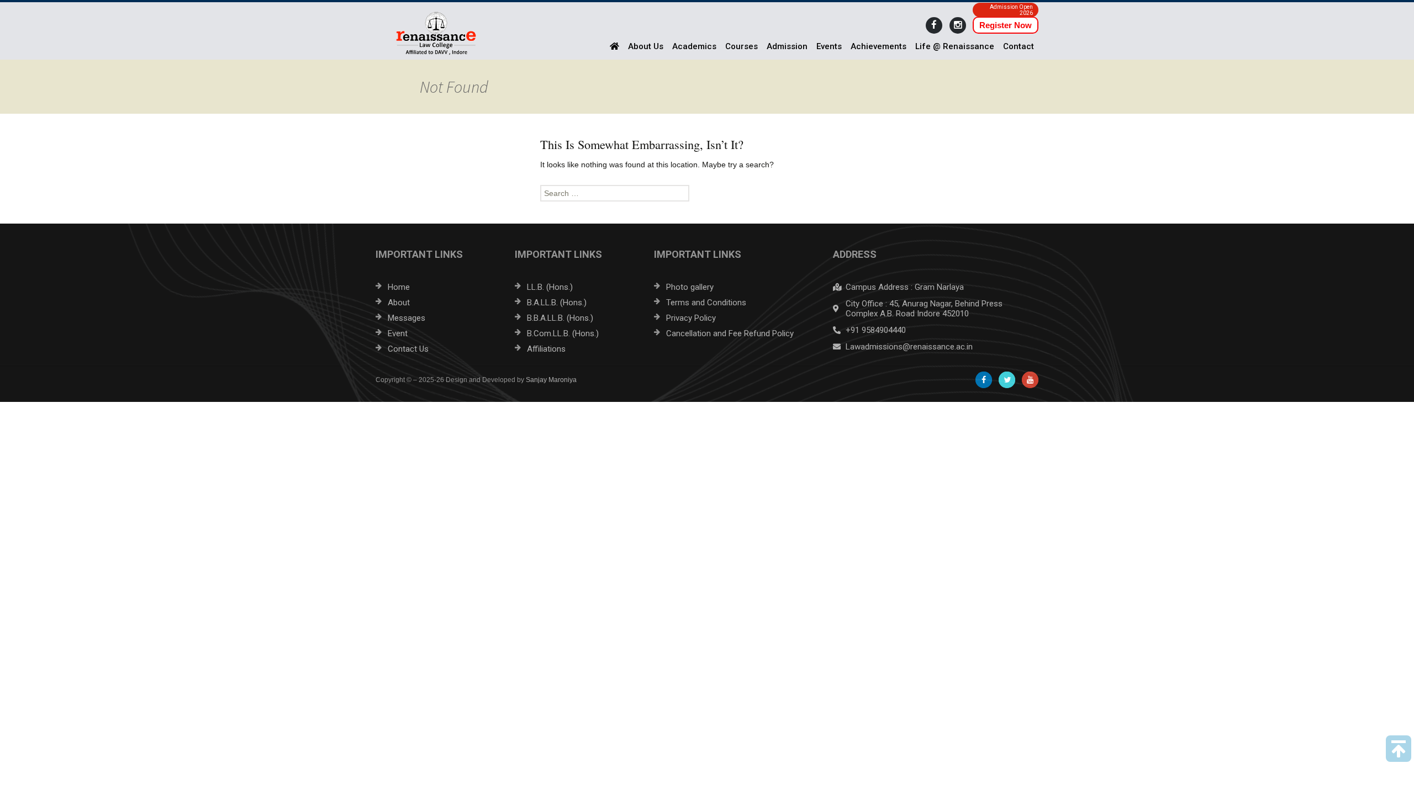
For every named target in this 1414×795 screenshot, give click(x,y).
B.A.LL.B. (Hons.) (557, 303)
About (399, 303)
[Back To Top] (1398, 748)
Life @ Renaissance (954, 46)
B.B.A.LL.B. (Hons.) (560, 318)
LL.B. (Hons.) (550, 287)
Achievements (878, 46)
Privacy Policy (691, 318)
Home (399, 287)
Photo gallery (690, 287)
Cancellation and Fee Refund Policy (730, 333)
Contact (1018, 46)
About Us (645, 46)
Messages (406, 318)
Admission (787, 46)
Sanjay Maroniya (551, 380)
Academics (694, 46)
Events (829, 46)
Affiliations (546, 349)
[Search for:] (707, 193)
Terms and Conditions (706, 303)
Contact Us (408, 349)
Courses (741, 46)
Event (398, 333)
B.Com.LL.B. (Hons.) (563, 333)
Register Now (1005, 25)
